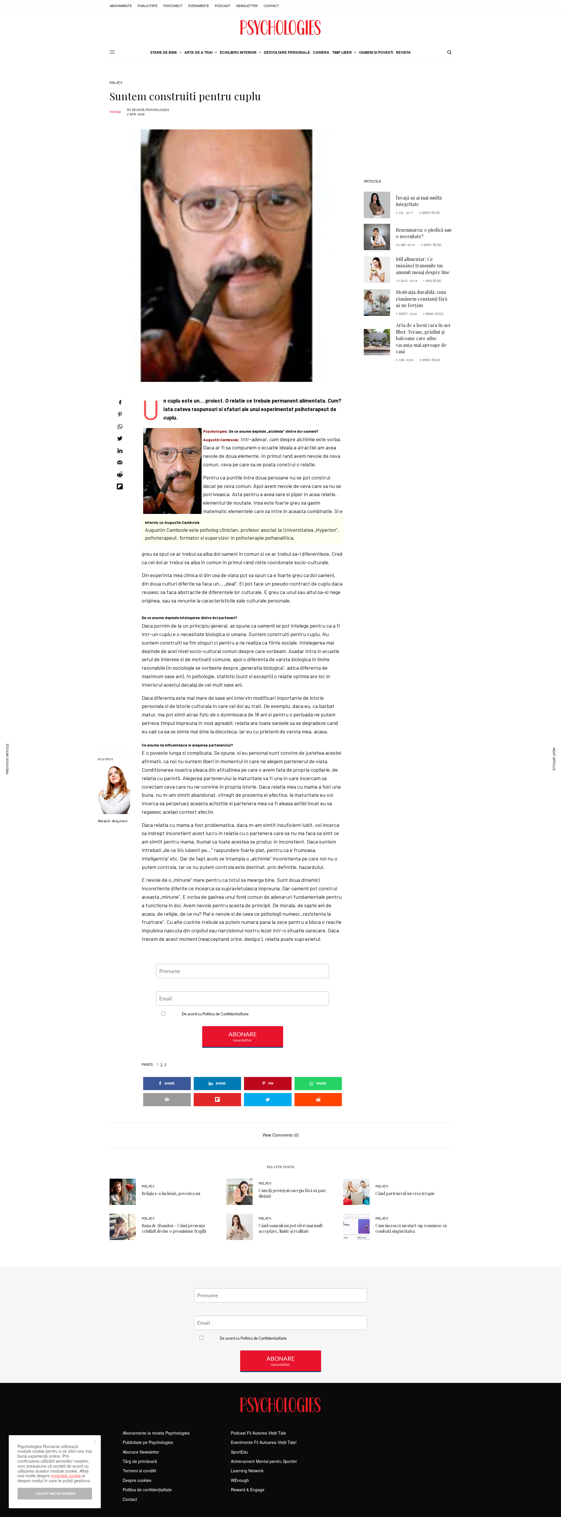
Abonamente (121, 5)
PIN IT (245, 426)
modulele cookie (66, 1475)
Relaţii (116, 82)
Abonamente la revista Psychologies (156, 1433)
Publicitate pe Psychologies (148, 1442)
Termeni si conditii (139, 1470)
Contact (271, 5)
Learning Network (247, 1470)
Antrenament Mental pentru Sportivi (264, 1461)
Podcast (222, 5)
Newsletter (247, 5)
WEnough (240, 1480)
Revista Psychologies (150, 110)
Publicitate (147, 5)
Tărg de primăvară (140, 1461)
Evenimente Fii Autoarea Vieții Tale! (264, 1442)
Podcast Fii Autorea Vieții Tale (258, 1433)
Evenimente (198, 5)
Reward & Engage (247, 1489)
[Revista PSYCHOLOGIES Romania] (280, 27)
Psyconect (173, 5)
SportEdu (239, 1452)
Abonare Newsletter (141, 1452)
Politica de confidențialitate (147, 1489)
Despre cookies (137, 1480)
